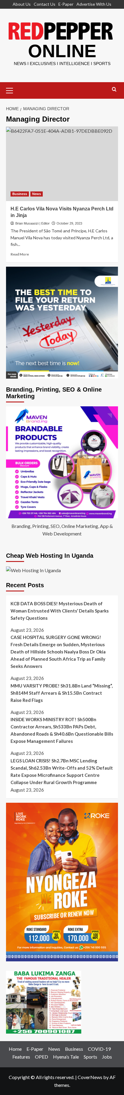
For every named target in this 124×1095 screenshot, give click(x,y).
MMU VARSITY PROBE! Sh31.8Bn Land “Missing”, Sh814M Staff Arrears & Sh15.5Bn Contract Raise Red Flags (62, 693)
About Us (22, 4)
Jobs (107, 1056)
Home (15, 1049)
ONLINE (62, 51)
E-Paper (65, 4)
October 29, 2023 (69, 223)
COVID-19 (99, 1049)
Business (19, 194)
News (36, 194)
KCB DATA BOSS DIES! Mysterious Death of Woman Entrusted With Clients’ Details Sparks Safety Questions (60, 611)
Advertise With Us (93, 4)
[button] (12, 89)
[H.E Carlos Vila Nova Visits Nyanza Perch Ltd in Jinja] (62, 163)
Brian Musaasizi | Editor (32, 223)
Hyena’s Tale (66, 1056)
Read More (20, 254)
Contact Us (44, 4)
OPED (41, 1056)
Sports (90, 1056)
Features (21, 1056)
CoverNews (90, 1077)
